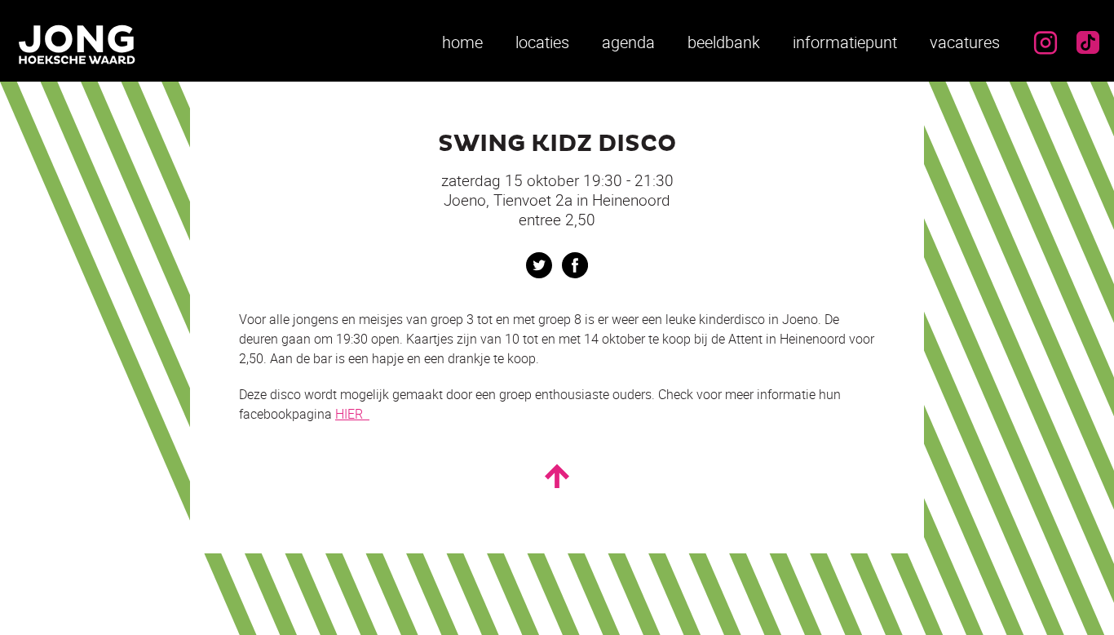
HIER (352, 414)
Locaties (542, 42)
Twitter (539, 265)
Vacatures (965, 42)
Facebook (575, 265)
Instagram (1045, 42)
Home (462, 42)
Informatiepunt (845, 42)
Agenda (628, 42)
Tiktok (1088, 42)
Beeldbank (723, 42)
